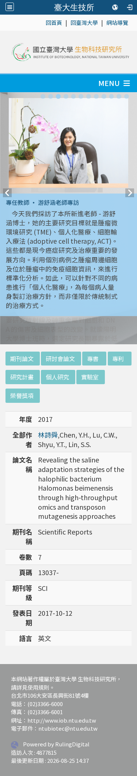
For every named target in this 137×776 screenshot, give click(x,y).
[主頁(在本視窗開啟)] (69, 52)
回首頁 (54, 22)
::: (41, 22)
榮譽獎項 (22, 395)
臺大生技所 (74, 7)
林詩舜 (48, 434)
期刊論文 (22, 358)
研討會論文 (60, 358)
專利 (118, 358)
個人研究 (57, 376)
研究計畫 (22, 376)
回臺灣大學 (84, 22)
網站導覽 (117, 22)
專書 (93, 358)
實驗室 (90, 376)
